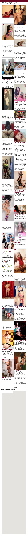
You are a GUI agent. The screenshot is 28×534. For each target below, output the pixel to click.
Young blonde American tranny (7, 322)
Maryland (10, 2)
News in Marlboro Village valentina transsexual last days (20, 70)
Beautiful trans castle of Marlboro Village (6, 111)
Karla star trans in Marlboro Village (19, 215)
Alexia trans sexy (17, 242)
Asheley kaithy (17, 118)
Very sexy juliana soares (6, 40)
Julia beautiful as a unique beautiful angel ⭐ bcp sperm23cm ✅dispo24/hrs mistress (7, 251)
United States (7, 2)
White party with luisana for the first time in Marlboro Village (7, 350)
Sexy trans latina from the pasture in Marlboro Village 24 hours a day (19, 191)
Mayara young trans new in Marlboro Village (19, 274)
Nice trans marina (17, 370)
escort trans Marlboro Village (19, 47)
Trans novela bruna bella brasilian (6, 300)
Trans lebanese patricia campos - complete (20, 307)
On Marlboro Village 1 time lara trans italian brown (20, 341)
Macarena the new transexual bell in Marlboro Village (19, 143)
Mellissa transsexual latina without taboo (6, 80)
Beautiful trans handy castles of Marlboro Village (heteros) (7, 222)
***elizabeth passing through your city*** (19, 102)
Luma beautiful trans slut (6, 377)
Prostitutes (3, 2)
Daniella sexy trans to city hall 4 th (20, 26)
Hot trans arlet (4, 138)
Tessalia (3, 18)
